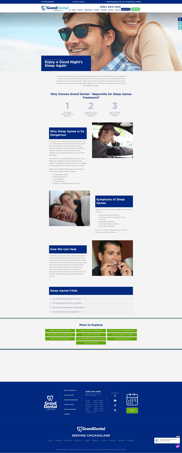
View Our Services (91, 342)
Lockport (87, 440)
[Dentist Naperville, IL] (70, 10)
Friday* (87, 408)
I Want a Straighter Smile (60, 338)
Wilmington (130, 440)
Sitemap (78, 449)
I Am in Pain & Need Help (91, 334)
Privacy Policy (86, 449)
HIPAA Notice (95, 449)
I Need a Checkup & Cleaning (60, 330)
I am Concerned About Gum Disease (91, 338)
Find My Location (78, 1)
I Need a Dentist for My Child (91, 330)
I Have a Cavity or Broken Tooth (122, 330)
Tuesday (87, 402)
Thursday (87, 406)
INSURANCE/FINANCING (71, 399)
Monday (87, 400)
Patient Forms (126, 9)
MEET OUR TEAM (69, 395)
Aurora (50, 440)
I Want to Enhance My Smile (122, 334)
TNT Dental (122, 449)
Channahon (58, 440)
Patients (96, 10)
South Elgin (112, 440)
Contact (117, 10)
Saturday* (88, 410)
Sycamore (121, 440)
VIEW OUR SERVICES (70, 409)
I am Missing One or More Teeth (60, 334)
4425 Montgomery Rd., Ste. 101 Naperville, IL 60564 (124, 1)
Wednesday (88, 404)
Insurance (104, 10)
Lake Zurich (78, 440)
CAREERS (67, 414)
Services (80, 10)
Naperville (95, 440)
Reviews (111, 10)
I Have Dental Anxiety (121, 338)
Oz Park (103, 440)
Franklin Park (68, 440)
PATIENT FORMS (69, 404)
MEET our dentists (70, 390)
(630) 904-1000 (110, 7)
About (74, 10)
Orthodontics (88, 10)
